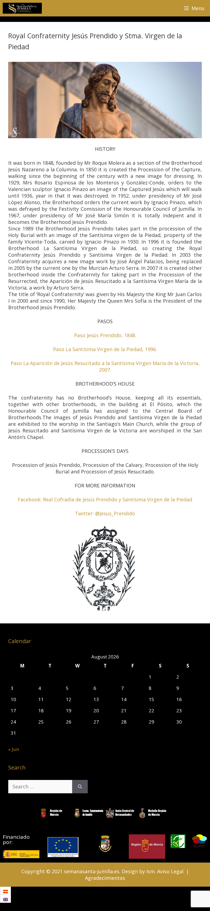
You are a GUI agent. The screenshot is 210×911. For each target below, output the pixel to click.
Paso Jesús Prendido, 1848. (105, 335)
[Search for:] (40, 786)
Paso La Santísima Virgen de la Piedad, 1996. (105, 349)
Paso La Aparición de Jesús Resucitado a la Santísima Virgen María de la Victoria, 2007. (105, 366)
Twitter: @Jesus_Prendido (105, 513)
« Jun (13, 749)
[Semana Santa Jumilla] (22, 8)
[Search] (80, 786)
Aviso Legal (170, 871)
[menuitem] (5, 891)
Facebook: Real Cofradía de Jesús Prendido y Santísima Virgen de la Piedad (105, 499)
